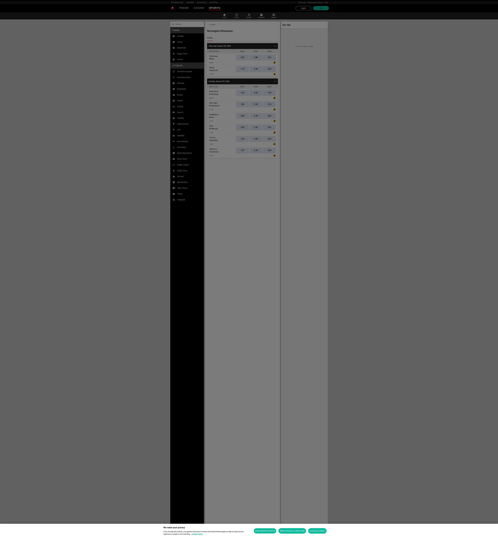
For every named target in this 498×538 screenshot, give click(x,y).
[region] (249, 531)
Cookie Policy (197, 534)
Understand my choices (265, 531)
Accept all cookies (317, 531)
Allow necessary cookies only (292, 531)
